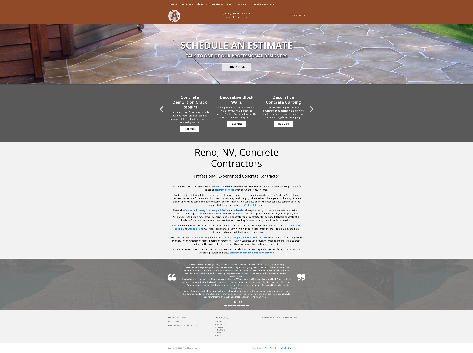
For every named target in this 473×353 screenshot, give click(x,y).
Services (186, 4)
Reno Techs (269, 339)
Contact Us (243, 4)
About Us (202, 4)
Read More (190, 128)
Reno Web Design (283, 339)
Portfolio (217, 4)
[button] (162, 109)
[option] (189, 113)
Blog (229, 4)
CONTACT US (236, 67)
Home (173, 4)
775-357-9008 (297, 15)
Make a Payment (264, 4)
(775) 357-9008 (249, 204)
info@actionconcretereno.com (186, 316)
